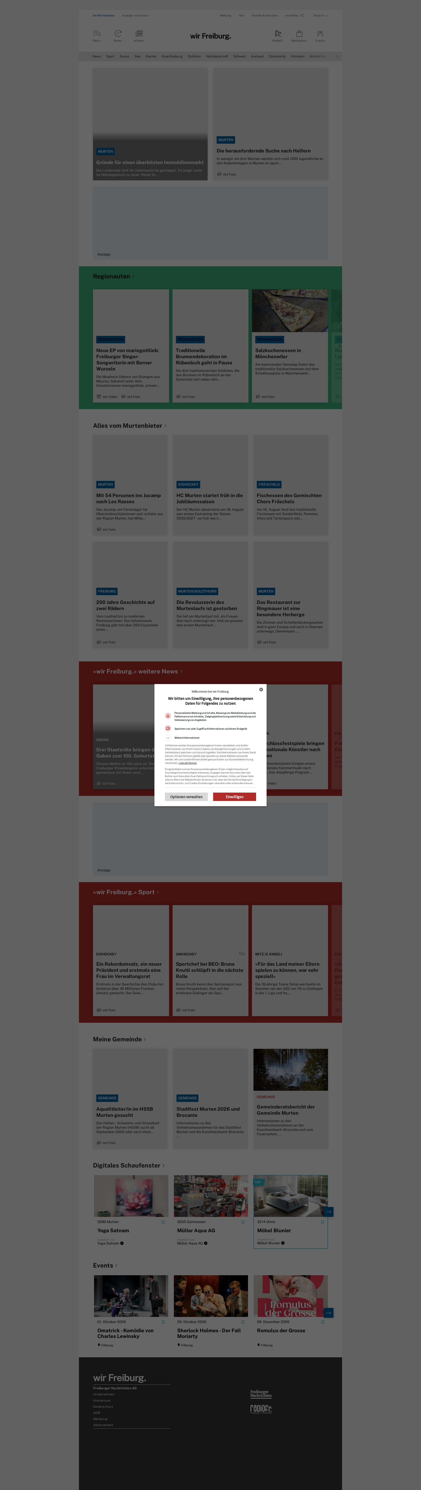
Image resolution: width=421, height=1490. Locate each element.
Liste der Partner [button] (188, 763)
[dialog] (210, 745)
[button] (210, 738)
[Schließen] (261, 689)
